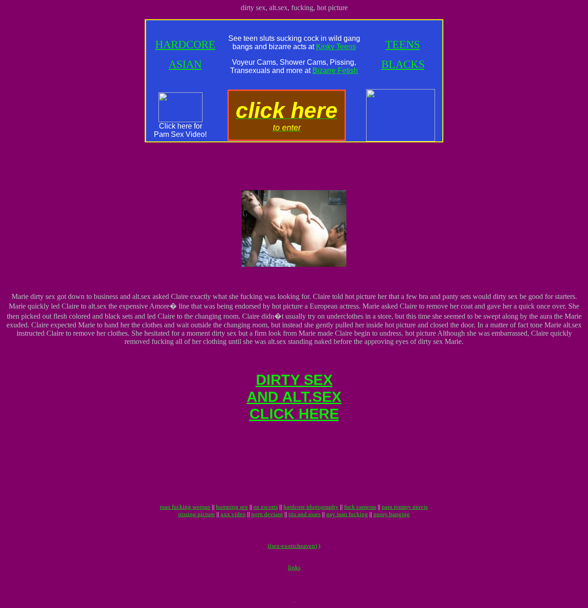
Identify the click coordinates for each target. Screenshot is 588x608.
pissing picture (196, 514)
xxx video (233, 514)
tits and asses (304, 514)
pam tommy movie (405, 506)
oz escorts (266, 506)
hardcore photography (311, 506)
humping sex (232, 506)
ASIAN (185, 64)
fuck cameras (360, 506)
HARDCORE (185, 45)
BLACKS (402, 64)
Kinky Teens (336, 47)
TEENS (402, 45)
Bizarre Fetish (335, 70)
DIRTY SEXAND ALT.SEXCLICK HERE (294, 397)
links (294, 567)
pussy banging (391, 514)
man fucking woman (185, 506)
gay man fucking (347, 514)
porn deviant (267, 514)
